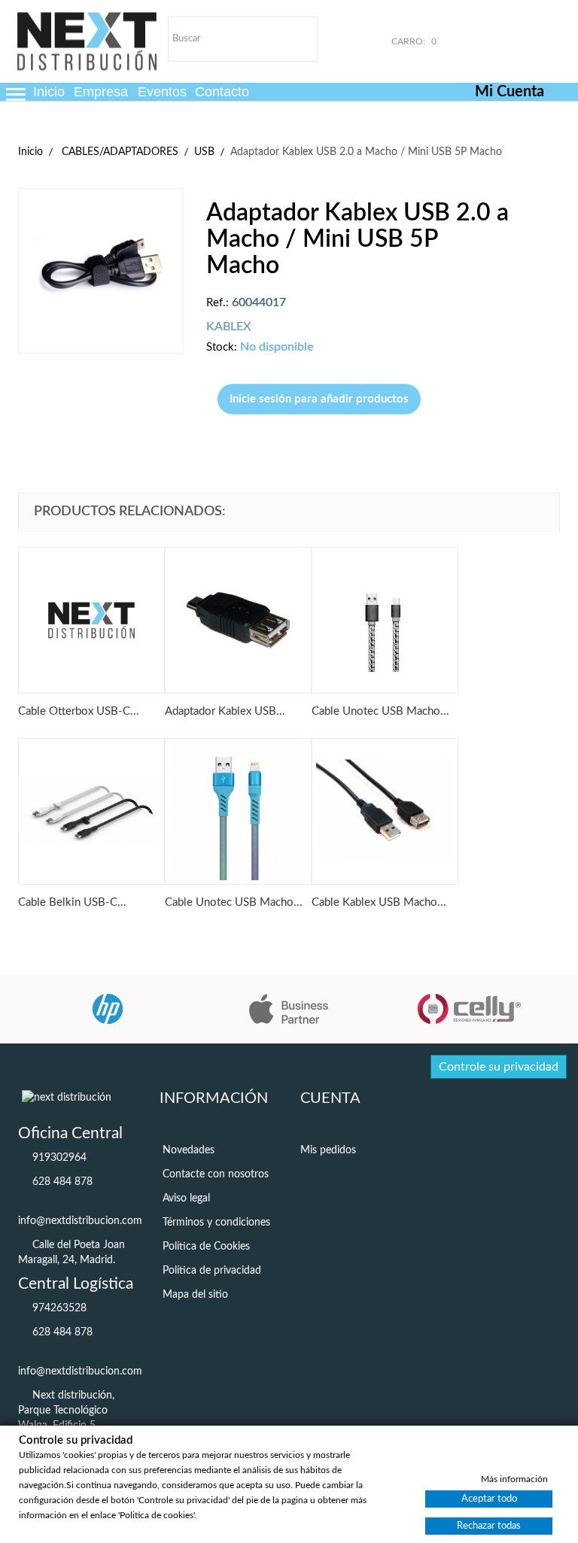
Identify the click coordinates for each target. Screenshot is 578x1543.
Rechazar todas (489, 1525)
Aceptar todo (489, 1498)
